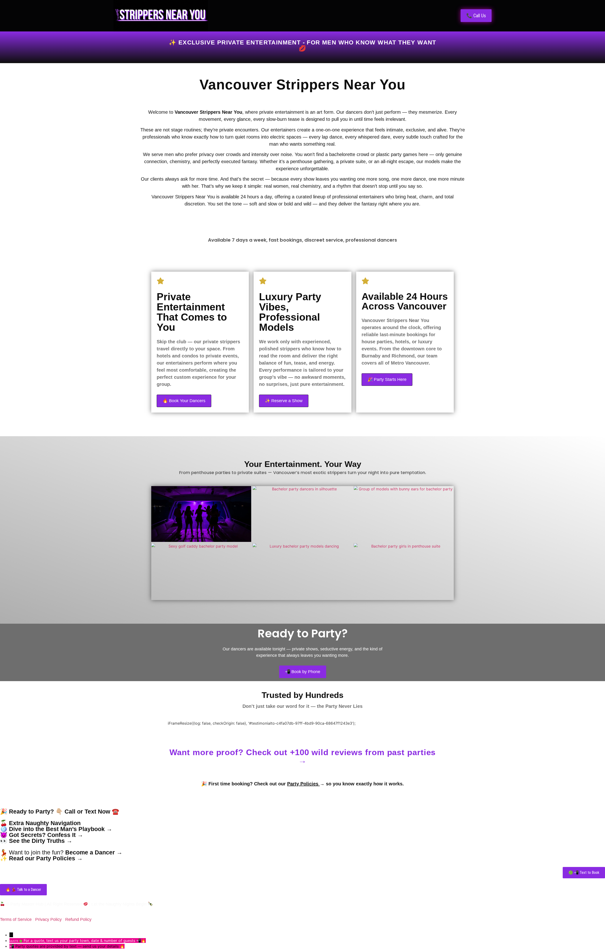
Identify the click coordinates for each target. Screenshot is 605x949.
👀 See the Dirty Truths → (36, 840)
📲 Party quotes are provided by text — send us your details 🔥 (67, 946)
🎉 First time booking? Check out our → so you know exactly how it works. (302, 783)
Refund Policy (78, 919)
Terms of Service (16, 919)
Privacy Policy (48, 919)
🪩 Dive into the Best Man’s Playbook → (56, 829)
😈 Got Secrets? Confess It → (41, 834)
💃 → (61, 852)
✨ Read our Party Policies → (41, 858)
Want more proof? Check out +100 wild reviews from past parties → (302, 756)
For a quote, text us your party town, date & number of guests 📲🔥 (85, 940)
